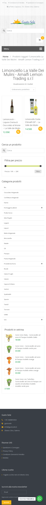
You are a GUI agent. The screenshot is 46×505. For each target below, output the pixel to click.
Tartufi (6, 304)
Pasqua (6, 254)
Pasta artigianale (10, 259)
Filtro (38, 171)
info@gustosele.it (10, 427)
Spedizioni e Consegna (35, 3)
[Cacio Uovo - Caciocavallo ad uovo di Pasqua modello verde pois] (9, 349)
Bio (5, 187)
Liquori (6, 228)
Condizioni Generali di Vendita (13, 454)
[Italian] (24, 12)
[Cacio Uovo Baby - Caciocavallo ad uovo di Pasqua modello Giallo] (9, 338)
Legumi (6, 223)
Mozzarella (8, 238)
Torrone (6, 310)
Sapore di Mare (9, 284)
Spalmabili (7, 294)
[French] (19, 12)
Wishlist (5, 458)
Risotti (6, 269)
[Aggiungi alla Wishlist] (2, 102)
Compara (2, 98)
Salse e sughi (8, 274)
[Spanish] (29, 12)
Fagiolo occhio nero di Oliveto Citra (16, 475)
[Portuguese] (27, 12)
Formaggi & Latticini (10, 208)
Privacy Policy (8, 451)
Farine (6, 203)
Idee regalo (8, 218)
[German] (21, 12)
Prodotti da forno (10, 264)
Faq (5, 3)
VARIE (6, 315)
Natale (6, 243)
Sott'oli (6, 289)
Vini (5, 320)
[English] (16, 12)
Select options (18, 132)
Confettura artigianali (11, 198)
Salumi (6, 279)
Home (5, 56)
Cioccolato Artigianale (11, 192)
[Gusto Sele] (23, 22)
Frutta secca (8, 213)
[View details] (12, 106)
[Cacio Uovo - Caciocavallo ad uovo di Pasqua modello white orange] (9, 371)
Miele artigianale (9, 233)
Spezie (6, 299)
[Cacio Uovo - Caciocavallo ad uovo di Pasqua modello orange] (9, 360)
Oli (5, 248)
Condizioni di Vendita (17, 3)
